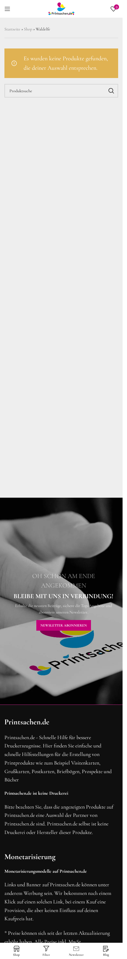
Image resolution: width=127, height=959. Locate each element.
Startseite (12, 29)
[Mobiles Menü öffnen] (7, 9)
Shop (28, 29)
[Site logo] (61, 8)
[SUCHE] (111, 91)
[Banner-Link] (63, 601)
